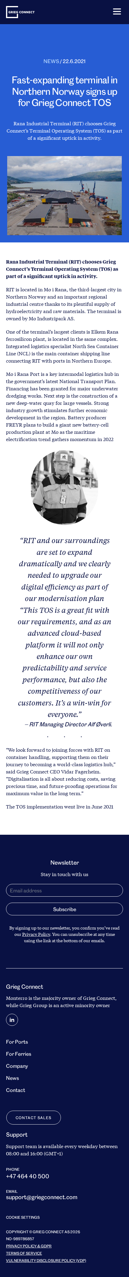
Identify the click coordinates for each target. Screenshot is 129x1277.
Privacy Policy (36, 934)
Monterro (16, 998)
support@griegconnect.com (41, 1197)
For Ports (17, 1041)
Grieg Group (33, 1005)
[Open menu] (117, 11)
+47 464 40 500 (27, 1175)
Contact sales (34, 1117)
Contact (15, 1089)
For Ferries (18, 1053)
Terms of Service (24, 1252)
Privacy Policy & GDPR (29, 1245)
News (51, 60)
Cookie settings (23, 1216)
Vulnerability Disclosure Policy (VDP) (46, 1260)
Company (17, 1065)
